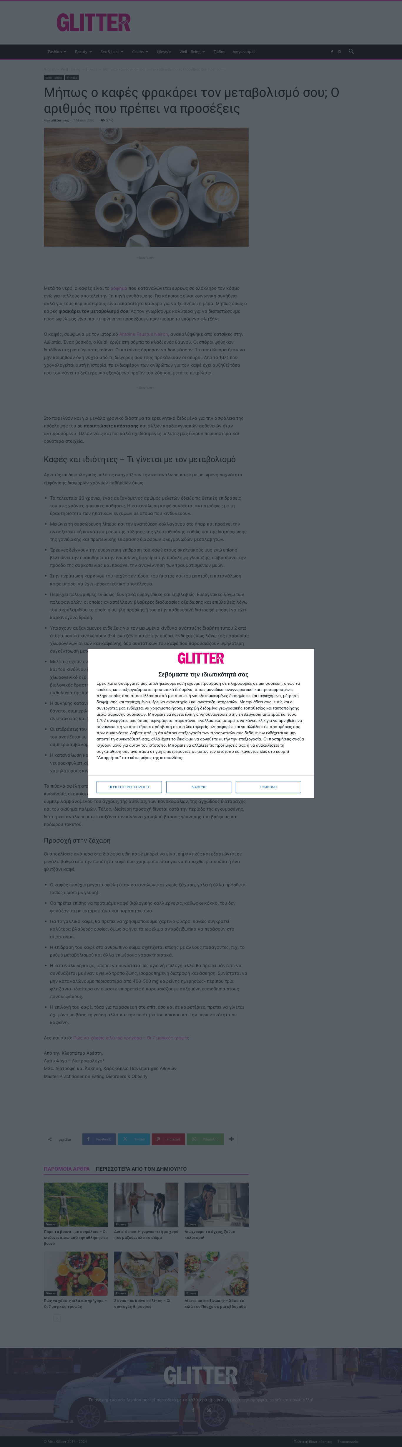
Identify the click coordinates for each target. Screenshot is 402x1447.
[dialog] (201, 723)
